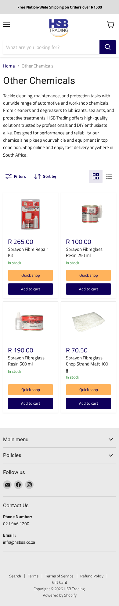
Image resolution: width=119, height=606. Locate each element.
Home (9, 65)
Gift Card (59, 582)
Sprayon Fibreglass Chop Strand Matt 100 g (87, 363)
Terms (33, 576)
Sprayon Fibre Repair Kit (28, 252)
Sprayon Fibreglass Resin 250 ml (84, 252)
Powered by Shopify (60, 595)
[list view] (109, 176)
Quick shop (30, 275)
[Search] (107, 47)
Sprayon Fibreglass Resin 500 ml (26, 360)
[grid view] (96, 176)
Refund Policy (91, 576)
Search (15, 576)
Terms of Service (59, 576)
